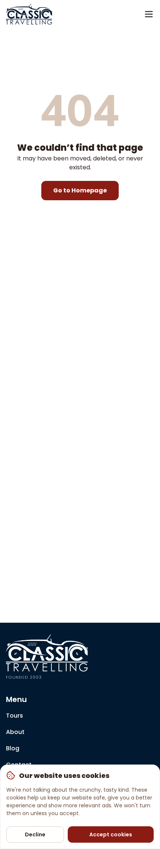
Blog (12, 748)
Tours (14, 715)
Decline (35, 834)
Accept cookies (110, 834)
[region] (80, 807)
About (15, 732)
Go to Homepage (80, 190)
